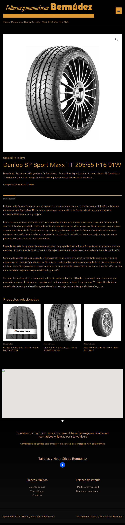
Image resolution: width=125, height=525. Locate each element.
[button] (116, 39)
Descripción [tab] (9, 198)
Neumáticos (9, 157)
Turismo (21, 157)
